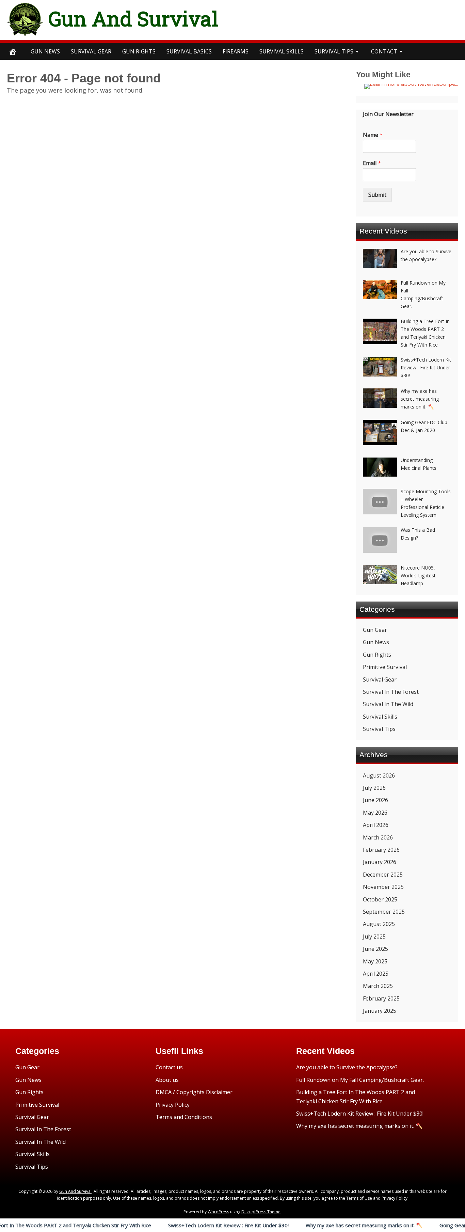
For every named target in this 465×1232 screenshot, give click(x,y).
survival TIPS (334, 51)
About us (167, 1080)
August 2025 (379, 924)
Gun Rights (139, 51)
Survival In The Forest (391, 691)
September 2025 (384, 911)
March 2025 (378, 986)
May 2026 (375, 812)
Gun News (45, 51)
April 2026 (375, 825)
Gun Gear (375, 630)
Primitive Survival (385, 667)
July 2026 (374, 787)
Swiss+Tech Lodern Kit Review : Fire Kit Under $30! (201, 1225)
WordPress (218, 1212)
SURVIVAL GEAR (91, 51)
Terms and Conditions (184, 1117)
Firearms (235, 51)
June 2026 (375, 800)
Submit (377, 194)
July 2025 (374, 936)
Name (373, 135)
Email (372, 163)
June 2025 (375, 949)
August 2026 (379, 775)
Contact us (169, 1067)
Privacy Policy (173, 1104)
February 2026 (381, 849)
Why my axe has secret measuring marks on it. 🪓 (336, 1225)
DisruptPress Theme (260, 1212)
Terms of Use (359, 1198)
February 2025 (381, 998)
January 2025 (379, 1010)
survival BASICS (189, 51)
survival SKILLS (281, 51)
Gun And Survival (133, 18)
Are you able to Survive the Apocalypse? (347, 1067)
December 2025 (383, 874)
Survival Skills (380, 716)
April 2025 (375, 973)
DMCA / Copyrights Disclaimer (194, 1092)
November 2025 (383, 887)
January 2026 (379, 862)
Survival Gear (380, 679)
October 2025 (380, 899)
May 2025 (375, 961)
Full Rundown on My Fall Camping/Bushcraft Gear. (360, 1080)
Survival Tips (379, 729)
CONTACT (384, 51)
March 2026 (378, 837)
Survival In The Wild (388, 704)
